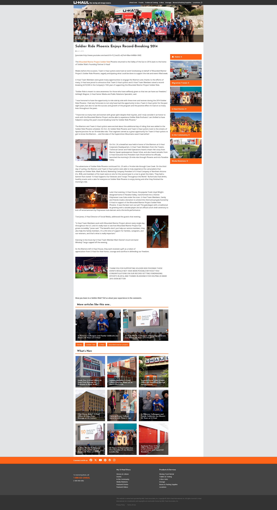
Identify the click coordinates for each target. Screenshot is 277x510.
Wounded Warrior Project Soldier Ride (94, 62)
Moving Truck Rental (166, 474)
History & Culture (122, 474)
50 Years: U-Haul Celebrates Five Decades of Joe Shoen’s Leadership (121, 450)
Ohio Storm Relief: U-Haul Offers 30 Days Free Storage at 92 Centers (89, 416)
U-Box (161, 2)
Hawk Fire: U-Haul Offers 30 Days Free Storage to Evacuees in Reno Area (89, 382)
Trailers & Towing (151, 2)
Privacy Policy (120, 505)
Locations (196, 2)
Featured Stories (122, 484)
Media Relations (122, 482)
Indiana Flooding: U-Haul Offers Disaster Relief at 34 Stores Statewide (120, 382)
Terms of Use (131, 505)
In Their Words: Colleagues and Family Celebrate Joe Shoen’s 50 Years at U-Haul (89, 450)
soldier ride (90, 344)
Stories (118, 477)
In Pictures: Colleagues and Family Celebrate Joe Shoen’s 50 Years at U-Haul (153, 416)
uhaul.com (133, 2)
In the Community (122, 479)
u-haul (101, 344)
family (79, 344)
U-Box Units (163, 479)
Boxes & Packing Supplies (182, 2)
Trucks (140, 2)
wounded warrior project (118, 344)
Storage (168, 2)
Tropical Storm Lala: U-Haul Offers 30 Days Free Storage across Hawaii (153, 382)
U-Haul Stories (81, 38)
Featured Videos (122, 487)
